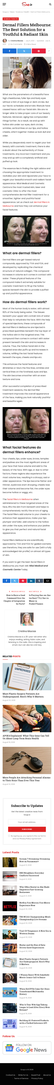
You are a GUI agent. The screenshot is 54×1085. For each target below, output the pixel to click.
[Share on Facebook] (10, 50)
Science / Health (22, 12)
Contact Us (10, 1075)
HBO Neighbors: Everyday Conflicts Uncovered (31, 874)
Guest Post (35, 1075)
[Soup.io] (27, 4)
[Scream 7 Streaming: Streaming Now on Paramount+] (10, 862)
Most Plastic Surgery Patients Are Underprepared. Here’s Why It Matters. (23, 695)
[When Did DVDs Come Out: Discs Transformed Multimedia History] (10, 992)
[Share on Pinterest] (39, 50)
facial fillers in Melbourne (20, 499)
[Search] (50, 4)
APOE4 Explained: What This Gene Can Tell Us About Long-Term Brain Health (26, 737)
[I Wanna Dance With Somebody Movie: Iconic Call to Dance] (10, 978)
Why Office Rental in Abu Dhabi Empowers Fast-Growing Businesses (34, 889)
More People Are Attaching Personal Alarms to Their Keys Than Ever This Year (26, 779)
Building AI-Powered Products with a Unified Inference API (34, 1021)
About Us (47, 1075)
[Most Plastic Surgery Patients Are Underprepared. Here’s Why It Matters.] (27, 676)
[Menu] (4, 4)
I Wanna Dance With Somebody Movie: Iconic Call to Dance (34, 976)
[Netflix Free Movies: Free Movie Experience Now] (10, 906)
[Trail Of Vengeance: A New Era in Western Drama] (10, 934)
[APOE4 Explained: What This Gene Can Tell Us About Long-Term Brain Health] (27, 718)
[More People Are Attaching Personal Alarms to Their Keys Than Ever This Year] (27, 760)
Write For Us (23, 1075)
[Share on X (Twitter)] (24, 50)
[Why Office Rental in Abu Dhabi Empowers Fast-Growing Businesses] (10, 890)
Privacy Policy (25, 839)
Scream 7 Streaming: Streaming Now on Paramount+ (34, 860)
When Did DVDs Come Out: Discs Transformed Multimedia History (34, 991)
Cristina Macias (17, 41)
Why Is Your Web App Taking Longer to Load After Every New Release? (34, 1007)
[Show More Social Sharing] (48, 50)
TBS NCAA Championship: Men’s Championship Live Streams (34, 918)
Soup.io (6, 12)
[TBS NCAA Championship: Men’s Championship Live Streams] (10, 920)
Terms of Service (21, 1078)
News (12, 12)
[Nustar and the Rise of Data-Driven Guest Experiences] (10, 948)
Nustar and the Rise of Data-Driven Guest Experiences (32, 946)
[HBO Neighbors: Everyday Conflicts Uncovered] (10, 876)
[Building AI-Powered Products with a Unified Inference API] (10, 1024)
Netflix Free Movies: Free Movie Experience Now (34, 904)
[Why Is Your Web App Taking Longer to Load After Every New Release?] (10, 1008)
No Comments (16, 44)
